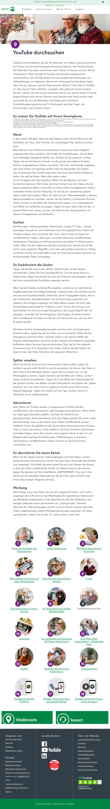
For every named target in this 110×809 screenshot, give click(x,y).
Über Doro (9, 743)
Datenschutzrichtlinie (85, 751)
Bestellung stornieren (13, 765)
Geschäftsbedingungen (86, 754)
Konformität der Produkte (87, 762)
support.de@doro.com (14, 784)
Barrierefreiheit (83, 758)
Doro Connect (44, 9)
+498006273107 (23, 776)
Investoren (9, 747)
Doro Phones (8, 3)
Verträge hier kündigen (13, 761)
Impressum (82, 743)
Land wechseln (83, 739)
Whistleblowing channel (13, 750)
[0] (100, 3)
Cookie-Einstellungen (86, 766)
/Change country (94, 739)
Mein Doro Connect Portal (87, 770)
